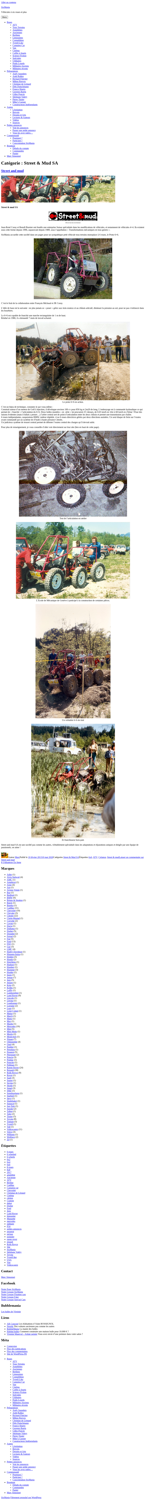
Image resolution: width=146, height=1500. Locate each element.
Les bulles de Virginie (11, 1311)
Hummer (11, 970)
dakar (9, 1203)
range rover (12, 1239)
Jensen (10, 982)
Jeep (9, 980)
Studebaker (12, 1101)
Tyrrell (10, 1124)
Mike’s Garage (19, 102)
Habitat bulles (13, 1331)
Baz (8, 892)
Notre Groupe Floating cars (13, 1294)
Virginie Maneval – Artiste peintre (22, 1334)
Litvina (10, 1000)
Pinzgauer (11, 1054)
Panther (10, 1047)
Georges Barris (19, 92)
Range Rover (13, 1067)
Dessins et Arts (19, 115)
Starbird (10, 1096)
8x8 (8, 1170)
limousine (11, 1216)
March (10, 1016)
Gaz (9, 946)
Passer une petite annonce (24, 130)
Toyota (10, 1119)
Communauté (13, 135)
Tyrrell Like (18, 43)
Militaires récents (20, 68)
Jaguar (10, 977)
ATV (15, 25)
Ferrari (10, 936)
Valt (8, 1127)
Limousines (18, 37)
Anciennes (17, 32)
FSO (9, 944)
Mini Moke (12, 1031)
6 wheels (11, 1157)
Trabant (10, 1121)
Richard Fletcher (20, 79)
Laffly (9, 990)
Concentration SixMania (24, 143)
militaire (10, 1224)
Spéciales (17, 58)
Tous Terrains (19, 27)
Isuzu (9, 975)
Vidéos (16, 120)
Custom (10, 1200)
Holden (10, 957)
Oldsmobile (12, 1042)
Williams (11, 1134)
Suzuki (10, 1109)
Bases (9, 22)
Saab (9, 1078)
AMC (9, 879)
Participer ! (17, 140)
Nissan (10, 1039)
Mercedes (11, 1026)
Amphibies (17, 30)
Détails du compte (21, 148)
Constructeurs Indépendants (25, 104)
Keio (9, 985)
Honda (10, 959)
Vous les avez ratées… (23, 133)
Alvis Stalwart (13, 877)
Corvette (11, 921)
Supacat (10, 1103)
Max (9, 1021)
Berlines (16, 35)
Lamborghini (13, 993)
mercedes (11, 1221)
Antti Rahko (18, 76)
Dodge (10, 931)
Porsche (10, 1062)
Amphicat (11, 882)
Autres (10, 107)
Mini (9, 1029)
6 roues (10, 1152)
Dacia (9, 926)
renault (10, 1242)
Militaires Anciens (21, 66)
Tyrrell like (12, 1257)
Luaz (9, 1008)
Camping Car (19, 45)
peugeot (10, 1231)
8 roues (10, 1167)
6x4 (8, 1162)
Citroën (10, 915)
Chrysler (11, 913)
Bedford (10, 895)
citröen (10, 1198)
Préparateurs (12, 71)
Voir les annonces (20, 128)
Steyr (9, 1098)
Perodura (11, 1049)
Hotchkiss (11, 962)
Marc (17, 857)
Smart (9, 1088)
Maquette (11, 1218)
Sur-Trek (11, 1106)
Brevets (16, 112)
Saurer (10, 1080)
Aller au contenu (8, 2)
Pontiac (10, 1060)
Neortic (10, 1326)
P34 (8, 1226)
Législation (18, 110)
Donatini (11, 934)
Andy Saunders (20, 73)
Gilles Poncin (19, 94)
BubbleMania (13, 1329)
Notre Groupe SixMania (12, 1292)
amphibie (11, 1175)
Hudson (10, 964)
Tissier (10, 1116)
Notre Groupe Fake (10, 1297)
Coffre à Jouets (19, 53)
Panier (15, 153)
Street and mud (12, 171)
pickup (10, 1234)
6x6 (90, 857)
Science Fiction (19, 55)
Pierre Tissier (18, 99)
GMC (9, 949)
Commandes (18, 151)
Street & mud (113, 857)
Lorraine (11, 1006)
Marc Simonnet (14, 156)
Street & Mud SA (71, 857)
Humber (10, 967)
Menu (4, 17)
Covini (10, 923)
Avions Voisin (13, 890)
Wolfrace (11, 1137)
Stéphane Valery (20, 97)
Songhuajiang (13, 1093)
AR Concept (12, 1324)
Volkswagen (12, 1129)
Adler (9, 874)
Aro (8, 887)
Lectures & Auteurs (21, 117)
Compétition (18, 40)
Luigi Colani (12, 1011)
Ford (9, 941)
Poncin (10, 1057)
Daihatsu (11, 928)
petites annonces (14, 1229)
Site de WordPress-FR (17, 1354)
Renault (10, 1070)
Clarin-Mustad (13, 918)
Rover (9, 1075)
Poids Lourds (19, 63)
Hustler (10, 972)
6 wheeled (11, 1154)
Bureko (10, 905)
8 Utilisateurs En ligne (11, 862)
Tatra (9, 1114)
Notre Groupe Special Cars (13, 1299)
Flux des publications (16, 1349)
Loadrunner (12, 1003)
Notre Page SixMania (11, 1289)
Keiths (10, 988)
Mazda (10, 1024)
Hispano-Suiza (13, 954)
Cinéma (16, 50)
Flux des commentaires (17, 1351)
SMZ (9, 1091)
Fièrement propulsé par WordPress (25, 1497)
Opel (9, 1044)
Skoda (10, 1085)
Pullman (10, 1065)
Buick (9, 903)
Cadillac (10, 908)
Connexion (12, 1346)
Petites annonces (14, 125)
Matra (9, 1018)
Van (14, 48)
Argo (9, 885)
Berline (10, 1182)
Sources (16, 122)
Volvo (9, 1132)
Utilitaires (17, 61)
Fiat (8, 939)
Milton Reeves (19, 81)
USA (9, 1260)
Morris (10, 1034)
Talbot (10, 1111)
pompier (10, 1236)
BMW (10, 897)
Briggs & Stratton (15, 900)
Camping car (12, 1188)
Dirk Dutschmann (21, 86)
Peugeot (10, 1052)
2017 (9, 1172)
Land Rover (12, 995)
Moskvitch (11, 1036)
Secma (10, 1083)
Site (8, 1247)
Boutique (11, 146)
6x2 (8, 1159)
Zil (8, 1139)
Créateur (102, 857)
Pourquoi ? (17, 138)
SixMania (5, 7)
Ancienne (11, 1177)
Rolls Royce (12, 1072)
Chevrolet (11, 910)
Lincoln (10, 998)
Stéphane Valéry (14, 1252)
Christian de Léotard (22, 84)
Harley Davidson (14, 952)
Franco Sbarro (19, 89)
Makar (10, 1013)
